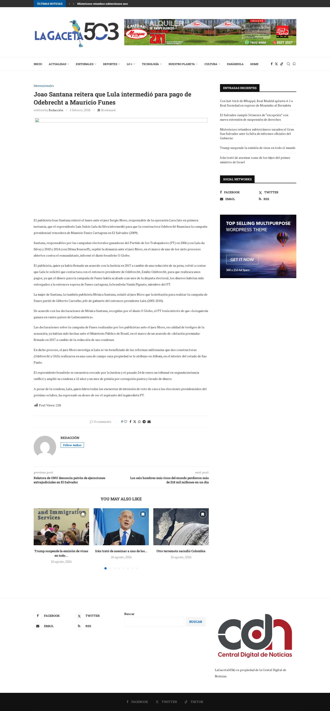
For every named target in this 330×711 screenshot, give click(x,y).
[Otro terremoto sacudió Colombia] (181, 526)
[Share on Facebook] (130, 421)
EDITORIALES (84, 64)
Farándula (235, 64)
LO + (129, 64)
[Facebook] (272, 63)
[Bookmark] (294, 63)
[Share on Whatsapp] (139, 421)
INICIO (38, 64)
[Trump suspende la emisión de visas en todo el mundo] (61, 526)
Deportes (110, 64)
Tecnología (150, 64)
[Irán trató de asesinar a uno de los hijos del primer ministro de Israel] (121, 526)
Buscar (129, 614)
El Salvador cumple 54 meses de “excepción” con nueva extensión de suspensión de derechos (254, 117)
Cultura (211, 64)
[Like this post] (125, 421)
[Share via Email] (149, 421)
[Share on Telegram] (144, 421)
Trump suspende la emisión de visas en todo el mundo (257, 148)
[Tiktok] (281, 63)
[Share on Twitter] (134, 421)
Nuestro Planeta (182, 64)
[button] (69, 3)
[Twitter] (276, 63)
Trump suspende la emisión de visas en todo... (61, 553)
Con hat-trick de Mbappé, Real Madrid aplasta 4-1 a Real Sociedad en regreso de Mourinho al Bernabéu (256, 103)
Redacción (56, 110)
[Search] (288, 63)
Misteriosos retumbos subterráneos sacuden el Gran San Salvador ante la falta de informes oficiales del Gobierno (257, 133)
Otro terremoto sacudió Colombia (181, 551)
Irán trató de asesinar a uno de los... (121, 551)
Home (254, 64)
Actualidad (57, 64)
